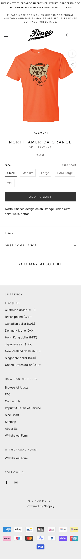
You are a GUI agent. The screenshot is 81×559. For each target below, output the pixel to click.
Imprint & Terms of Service (23, 408)
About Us (11, 428)
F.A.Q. (10, 232)
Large (45, 173)
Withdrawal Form (16, 435)
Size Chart (12, 415)
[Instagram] (16, 482)
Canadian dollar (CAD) (20, 323)
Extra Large (65, 173)
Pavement (40, 132)
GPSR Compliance (21, 245)
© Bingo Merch (40, 500)
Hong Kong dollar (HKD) (21, 337)
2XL (9, 183)
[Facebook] (6, 482)
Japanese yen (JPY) (18, 344)
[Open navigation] (6, 35)
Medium (27, 173)
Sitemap (10, 421)
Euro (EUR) (12, 303)
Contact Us (12, 401)
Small (11, 173)
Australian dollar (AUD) (20, 310)
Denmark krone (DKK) (19, 330)
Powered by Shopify (40, 506)
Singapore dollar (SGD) (20, 358)
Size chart (69, 165)
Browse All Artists (16, 387)
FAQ (8, 394)
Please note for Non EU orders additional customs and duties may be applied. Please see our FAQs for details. (40, 18)
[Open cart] (75, 35)
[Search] (68, 35)
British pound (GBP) (18, 316)
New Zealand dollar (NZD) (22, 351)
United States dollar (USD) (23, 364)
